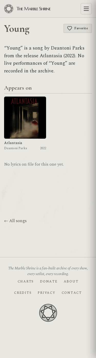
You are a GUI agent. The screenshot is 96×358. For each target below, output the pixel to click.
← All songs (15, 221)
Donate (48, 281)
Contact (72, 293)
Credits (22, 293)
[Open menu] (86, 8)
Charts (26, 281)
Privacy (46, 293)
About (71, 281)
